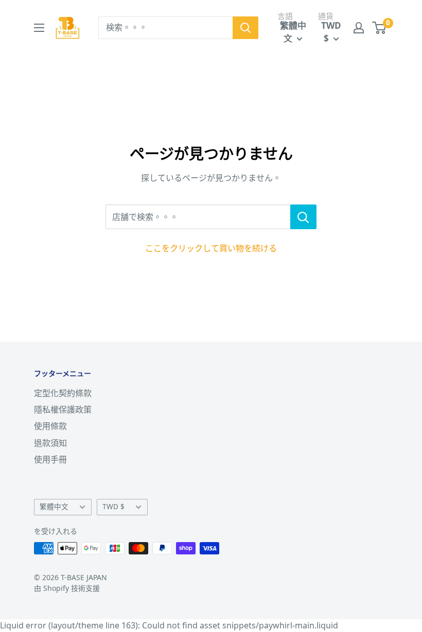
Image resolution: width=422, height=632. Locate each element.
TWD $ (113, 506)
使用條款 (50, 426)
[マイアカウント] (359, 27)
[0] (379, 28)
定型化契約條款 (63, 393)
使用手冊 (50, 459)
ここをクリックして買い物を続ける (211, 248)
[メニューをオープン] (39, 28)
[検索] (245, 27)
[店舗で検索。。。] (303, 217)
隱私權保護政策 (63, 409)
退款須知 (50, 443)
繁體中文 (54, 506)
